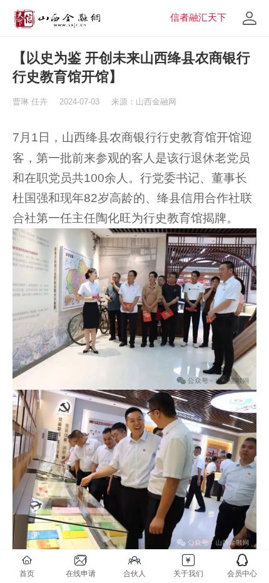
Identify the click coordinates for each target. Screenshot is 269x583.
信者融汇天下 (198, 18)
